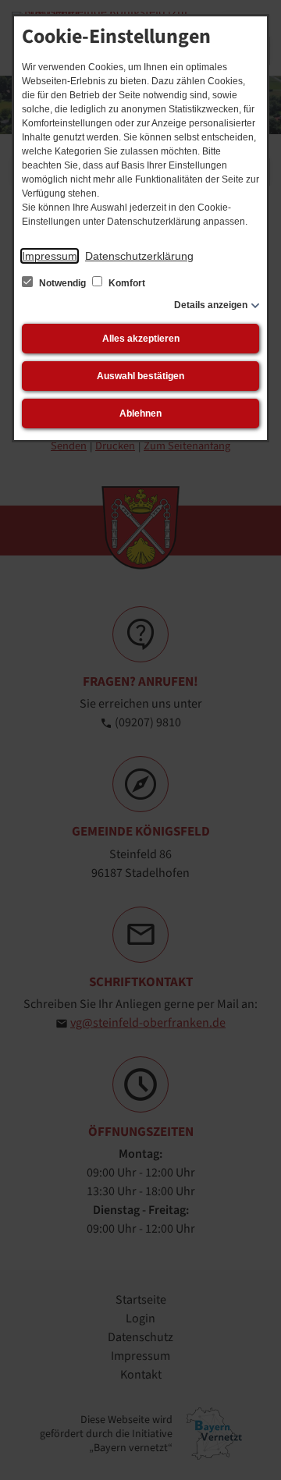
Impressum (49, 256)
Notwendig (62, 283)
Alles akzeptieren (141, 338)
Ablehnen (140, 413)
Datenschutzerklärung (139, 256)
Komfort (125, 283)
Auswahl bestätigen (140, 376)
